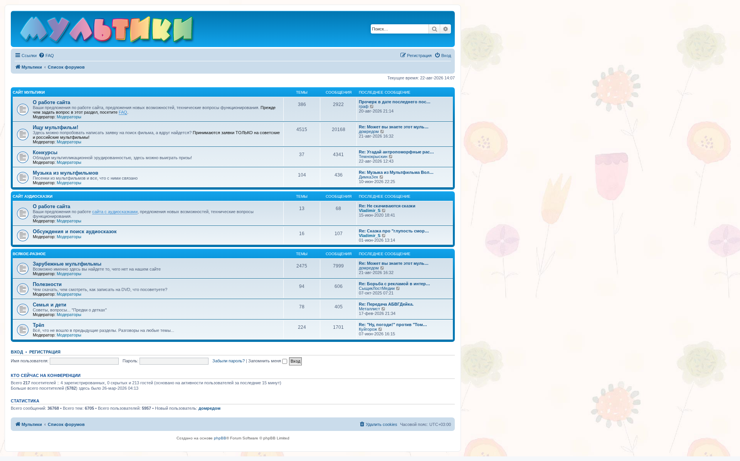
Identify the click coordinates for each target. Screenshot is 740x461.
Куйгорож (368, 329)
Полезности (47, 284)
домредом (369, 131)
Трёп (38, 325)
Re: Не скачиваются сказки (387, 206)
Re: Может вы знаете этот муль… (394, 127)
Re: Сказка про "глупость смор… (394, 231)
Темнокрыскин (373, 156)
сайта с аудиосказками (115, 211)
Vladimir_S (369, 210)
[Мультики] (107, 31)
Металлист (369, 308)
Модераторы (69, 116)
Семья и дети (49, 305)
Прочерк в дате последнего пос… (395, 101)
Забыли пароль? (228, 360)
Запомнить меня (265, 360)
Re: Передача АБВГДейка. (386, 304)
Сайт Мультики (29, 92)
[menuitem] (46, 55)
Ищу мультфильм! (55, 127)
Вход (17, 352)
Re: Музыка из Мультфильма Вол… (396, 172)
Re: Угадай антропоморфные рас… (396, 152)
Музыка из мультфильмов (65, 173)
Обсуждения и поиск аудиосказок (75, 231)
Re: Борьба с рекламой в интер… (394, 283)
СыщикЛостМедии (377, 288)
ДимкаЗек (368, 177)
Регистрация (45, 352)
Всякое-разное (29, 254)
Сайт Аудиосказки (32, 196)
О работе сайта (51, 102)
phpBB (220, 438)
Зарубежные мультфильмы (67, 264)
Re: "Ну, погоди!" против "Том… (393, 324)
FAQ (123, 112)
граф (363, 106)
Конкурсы (45, 152)
